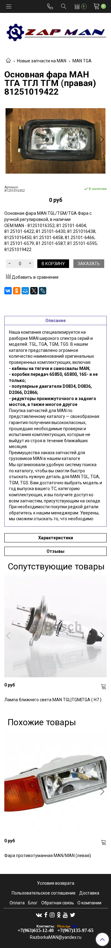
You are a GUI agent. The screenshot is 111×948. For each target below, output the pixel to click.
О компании (89, 902)
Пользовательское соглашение (44, 893)
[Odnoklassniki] (59, 914)
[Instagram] (52, 914)
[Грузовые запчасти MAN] (55, 31)
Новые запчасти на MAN (41, 60)
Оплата (17, 902)
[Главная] (8, 60)
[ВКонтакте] (8, 290)
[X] (34, 290)
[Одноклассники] (16, 290)
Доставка (89, 893)
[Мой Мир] (25, 290)
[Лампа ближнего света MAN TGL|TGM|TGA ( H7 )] (55, 626)
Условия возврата (55, 883)
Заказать (89, 263)
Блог (33, 902)
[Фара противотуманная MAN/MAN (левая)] (55, 782)
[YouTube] (65, 914)
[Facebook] (45, 914)
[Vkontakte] (39, 914)
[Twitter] (72, 914)
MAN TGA (82, 60)
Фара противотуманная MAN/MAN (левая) (47, 855)
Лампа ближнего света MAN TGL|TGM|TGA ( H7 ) (52, 699)
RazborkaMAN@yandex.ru (55, 937)
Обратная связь (57, 902)
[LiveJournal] (42, 290)
